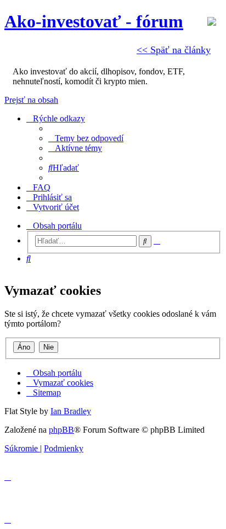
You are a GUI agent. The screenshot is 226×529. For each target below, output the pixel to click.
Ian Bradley (70, 411)
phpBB (61, 429)
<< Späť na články (174, 49)
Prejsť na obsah (31, 99)
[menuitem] (85, 138)
